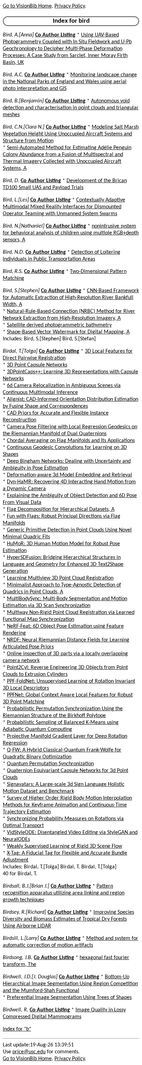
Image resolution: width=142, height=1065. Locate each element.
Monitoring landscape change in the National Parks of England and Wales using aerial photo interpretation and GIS (70, 81)
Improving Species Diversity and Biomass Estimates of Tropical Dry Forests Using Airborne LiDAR (68, 919)
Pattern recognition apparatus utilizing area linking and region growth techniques (63, 893)
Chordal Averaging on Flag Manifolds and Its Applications (71, 440)
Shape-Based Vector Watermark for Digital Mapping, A (68, 332)
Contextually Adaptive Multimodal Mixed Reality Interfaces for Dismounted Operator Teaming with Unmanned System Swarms (64, 207)
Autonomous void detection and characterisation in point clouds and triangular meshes (71, 108)
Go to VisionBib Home (27, 6)
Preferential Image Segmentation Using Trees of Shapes (69, 997)
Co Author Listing (55, 35)
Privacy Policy (69, 6)
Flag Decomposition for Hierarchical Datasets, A (60, 509)
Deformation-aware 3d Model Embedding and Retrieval (69, 475)
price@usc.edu (28, 1052)
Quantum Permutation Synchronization (50, 764)
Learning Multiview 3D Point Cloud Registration (60, 578)
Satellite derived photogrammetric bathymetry (59, 325)
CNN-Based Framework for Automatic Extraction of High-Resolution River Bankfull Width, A (71, 297)
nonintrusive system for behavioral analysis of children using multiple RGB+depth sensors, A (71, 233)
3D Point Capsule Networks (37, 365)
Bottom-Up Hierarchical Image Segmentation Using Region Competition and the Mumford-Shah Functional (70, 983)
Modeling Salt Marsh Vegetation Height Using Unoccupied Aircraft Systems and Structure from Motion (71, 134)
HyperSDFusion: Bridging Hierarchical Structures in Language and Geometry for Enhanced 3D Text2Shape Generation (63, 564)
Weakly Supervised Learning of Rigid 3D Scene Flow (64, 846)
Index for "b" (17, 1029)
